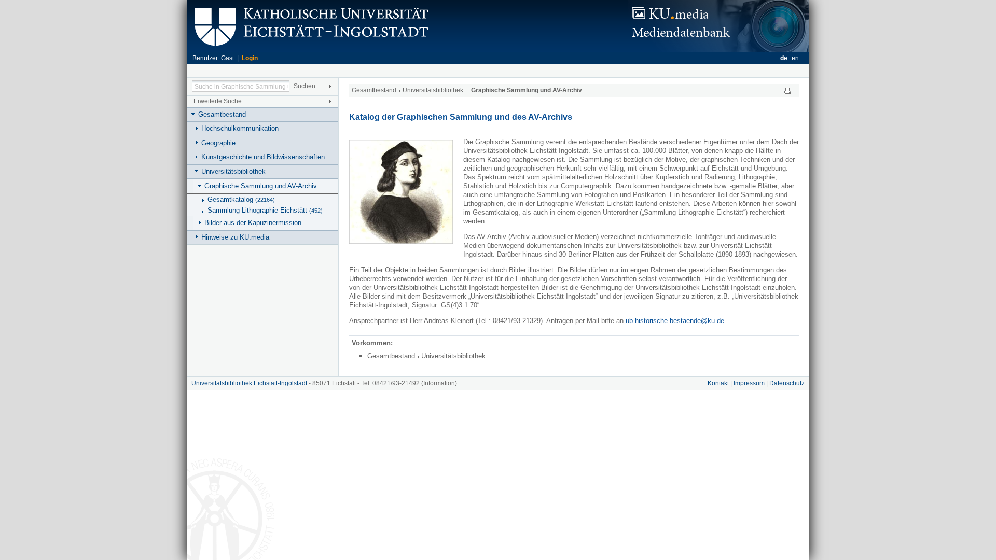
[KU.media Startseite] (718, 49)
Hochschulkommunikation (240, 128)
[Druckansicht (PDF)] (787, 90)
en (795, 58)
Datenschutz (787, 383)
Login (250, 58)
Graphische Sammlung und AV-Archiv (260, 186)
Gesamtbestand (222, 114)
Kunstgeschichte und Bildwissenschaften (263, 157)
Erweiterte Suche (217, 101)
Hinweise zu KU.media (235, 237)
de (783, 58)
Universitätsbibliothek (233, 171)
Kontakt (718, 383)
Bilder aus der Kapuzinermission (252, 223)
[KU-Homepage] (310, 49)
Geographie (218, 143)
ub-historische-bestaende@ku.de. (676, 321)
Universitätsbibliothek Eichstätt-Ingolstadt (249, 383)
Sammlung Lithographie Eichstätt (265, 210)
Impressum (749, 383)
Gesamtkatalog (241, 199)
